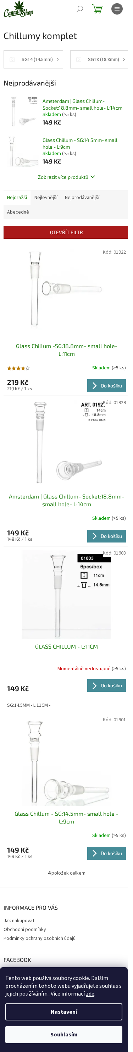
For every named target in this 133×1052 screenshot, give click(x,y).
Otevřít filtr (66, 232)
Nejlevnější (45, 197)
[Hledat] (80, 9)
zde (90, 994)
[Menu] (117, 9)
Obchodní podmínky (25, 929)
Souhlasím (64, 1035)
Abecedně (18, 212)
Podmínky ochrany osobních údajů (40, 938)
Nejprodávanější (82, 197)
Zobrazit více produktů (63, 177)
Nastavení (64, 1012)
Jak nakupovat (19, 920)
